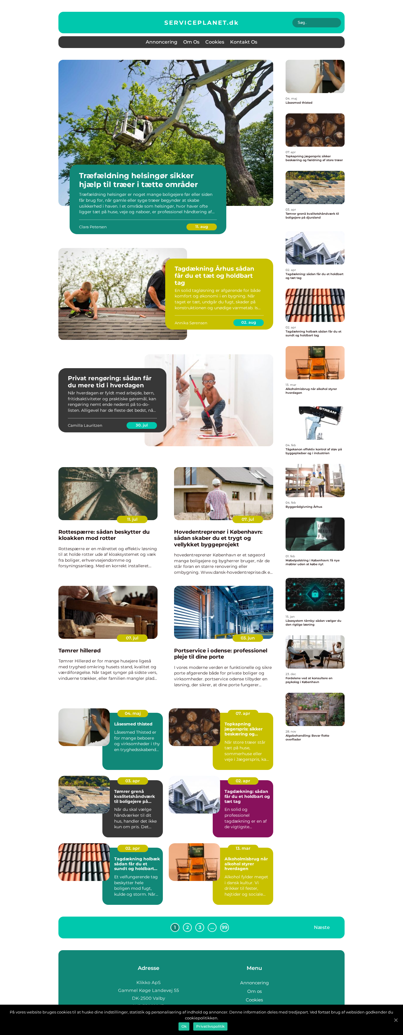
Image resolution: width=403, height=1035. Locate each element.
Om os (191, 42)
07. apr (243, 713)
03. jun (248, 638)
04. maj (133, 713)
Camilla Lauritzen (85, 425)
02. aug (248, 322)
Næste (322, 927)
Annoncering (161, 42)
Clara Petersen (93, 226)
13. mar (243, 848)
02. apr (243, 780)
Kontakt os (243, 42)
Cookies (214, 42)
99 (224, 927)
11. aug (201, 226)
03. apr (132, 780)
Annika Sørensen (191, 322)
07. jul (248, 519)
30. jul (142, 425)
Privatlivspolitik (210, 1026)
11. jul (132, 519)
